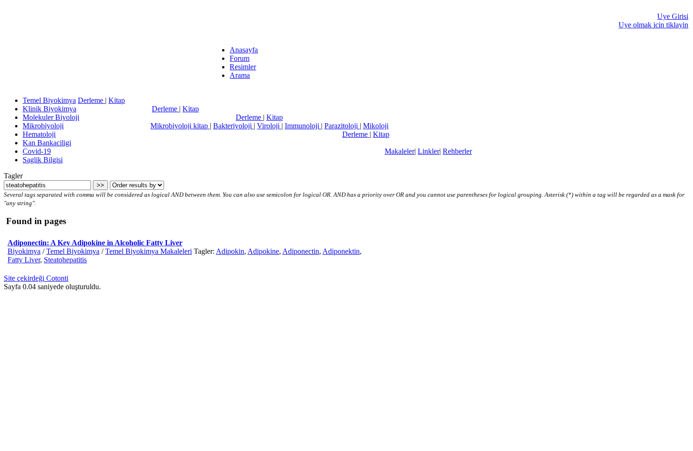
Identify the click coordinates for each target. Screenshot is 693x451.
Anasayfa (244, 50)
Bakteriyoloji (233, 126)
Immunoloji (303, 126)
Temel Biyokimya (49, 100)
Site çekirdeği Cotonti (36, 278)
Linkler (428, 151)
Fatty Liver (24, 260)
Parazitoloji (342, 126)
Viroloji (269, 126)
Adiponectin (300, 251)
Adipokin (230, 251)
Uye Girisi (672, 16)
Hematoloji (39, 134)
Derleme (91, 100)
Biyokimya (24, 251)
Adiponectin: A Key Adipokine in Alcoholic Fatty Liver (95, 243)
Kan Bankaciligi (47, 143)
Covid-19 (37, 151)
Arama (240, 75)
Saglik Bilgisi (43, 160)
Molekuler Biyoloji (51, 117)
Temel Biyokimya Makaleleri (148, 251)
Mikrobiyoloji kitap (180, 126)
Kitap (116, 100)
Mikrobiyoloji (43, 126)
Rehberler (457, 151)
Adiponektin (341, 251)
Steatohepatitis (65, 260)
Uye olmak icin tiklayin (653, 25)
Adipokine (263, 251)
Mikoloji (375, 126)
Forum (239, 58)
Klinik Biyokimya (49, 109)
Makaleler (399, 151)
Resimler (243, 67)
